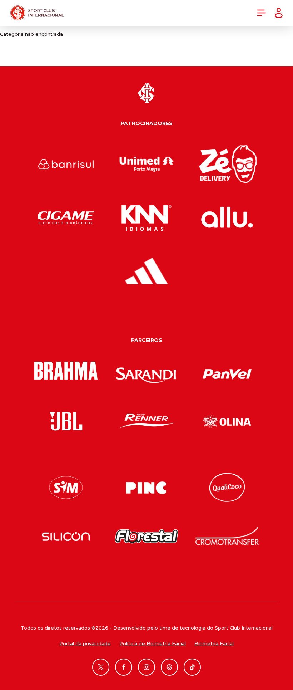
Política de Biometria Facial (152, 643)
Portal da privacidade (85, 643)
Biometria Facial (214, 643)
